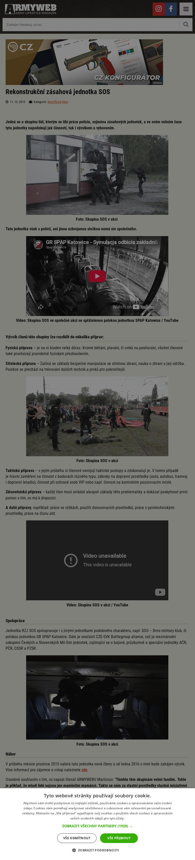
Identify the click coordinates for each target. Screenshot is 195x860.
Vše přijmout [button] (119, 838)
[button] (97, 826)
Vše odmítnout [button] (76, 838)
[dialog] (97, 824)
